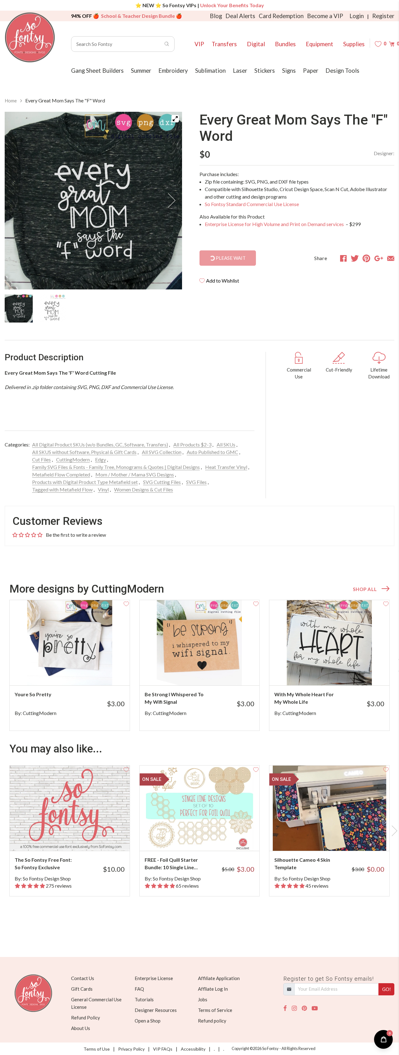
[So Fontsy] (30, 37)
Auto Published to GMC (212, 452)
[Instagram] (294, 1008)
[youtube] (315, 1008)
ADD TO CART (104, 673)
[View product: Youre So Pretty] (70, 642)
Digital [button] (256, 44)
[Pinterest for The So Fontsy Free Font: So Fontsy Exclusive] (76, 838)
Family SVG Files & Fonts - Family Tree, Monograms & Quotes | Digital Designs (116, 467)
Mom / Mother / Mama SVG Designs (134, 474)
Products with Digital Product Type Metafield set (85, 482)
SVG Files (196, 482)
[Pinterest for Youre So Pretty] (76, 673)
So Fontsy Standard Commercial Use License (252, 204)
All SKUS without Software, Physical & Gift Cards (84, 452)
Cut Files (41, 459)
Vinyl (103, 489)
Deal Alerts (240, 15)
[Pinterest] (304, 1008)
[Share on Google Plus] (378, 258)
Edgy (100, 459)
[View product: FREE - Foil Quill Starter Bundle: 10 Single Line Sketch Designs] (200, 808)
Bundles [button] (285, 44)
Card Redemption (281, 15)
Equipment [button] (319, 44)
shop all (365, 589)
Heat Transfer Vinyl (226, 467)
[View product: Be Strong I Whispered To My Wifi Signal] (200, 642)
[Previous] (17, 200)
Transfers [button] (224, 44)
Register (383, 15)
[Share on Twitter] (355, 258)
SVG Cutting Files (162, 482)
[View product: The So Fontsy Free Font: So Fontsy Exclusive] (70, 808)
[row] (199, 665)
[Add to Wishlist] (126, 603)
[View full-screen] (175, 118)
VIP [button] (199, 44)
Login (356, 15)
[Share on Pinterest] (366, 258)
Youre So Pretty (33, 694)
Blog (216, 15)
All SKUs (226, 444)
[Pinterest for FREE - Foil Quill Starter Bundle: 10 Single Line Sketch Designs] (206, 838)
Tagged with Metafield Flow (62, 489)
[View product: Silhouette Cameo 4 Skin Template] (329, 808)
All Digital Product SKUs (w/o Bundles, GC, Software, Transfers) (100, 444)
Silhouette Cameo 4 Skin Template (302, 863)
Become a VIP (325, 15)
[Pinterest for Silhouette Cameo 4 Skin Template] (336, 838)
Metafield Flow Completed (61, 474)
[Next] (169, 200)
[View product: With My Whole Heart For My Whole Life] (329, 642)
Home (11, 100)
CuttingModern (73, 459)
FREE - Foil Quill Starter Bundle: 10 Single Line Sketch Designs (171, 864)
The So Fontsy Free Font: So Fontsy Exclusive (43, 863)
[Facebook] (285, 1008)
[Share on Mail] (390, 258)
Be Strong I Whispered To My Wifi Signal (174, 698)
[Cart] (391, 44)
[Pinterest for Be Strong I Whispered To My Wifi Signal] (206, 673)
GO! (386, 989)
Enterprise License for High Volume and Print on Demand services (275, 224)
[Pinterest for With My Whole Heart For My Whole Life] (336, 673)
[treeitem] (19, 308)
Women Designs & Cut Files (143, 489)
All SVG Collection (161, 452)
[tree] (93, 308)
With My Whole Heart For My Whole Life (304, 698)
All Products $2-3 (192, 444)
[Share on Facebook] (343, 258)
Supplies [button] (354, 44)
